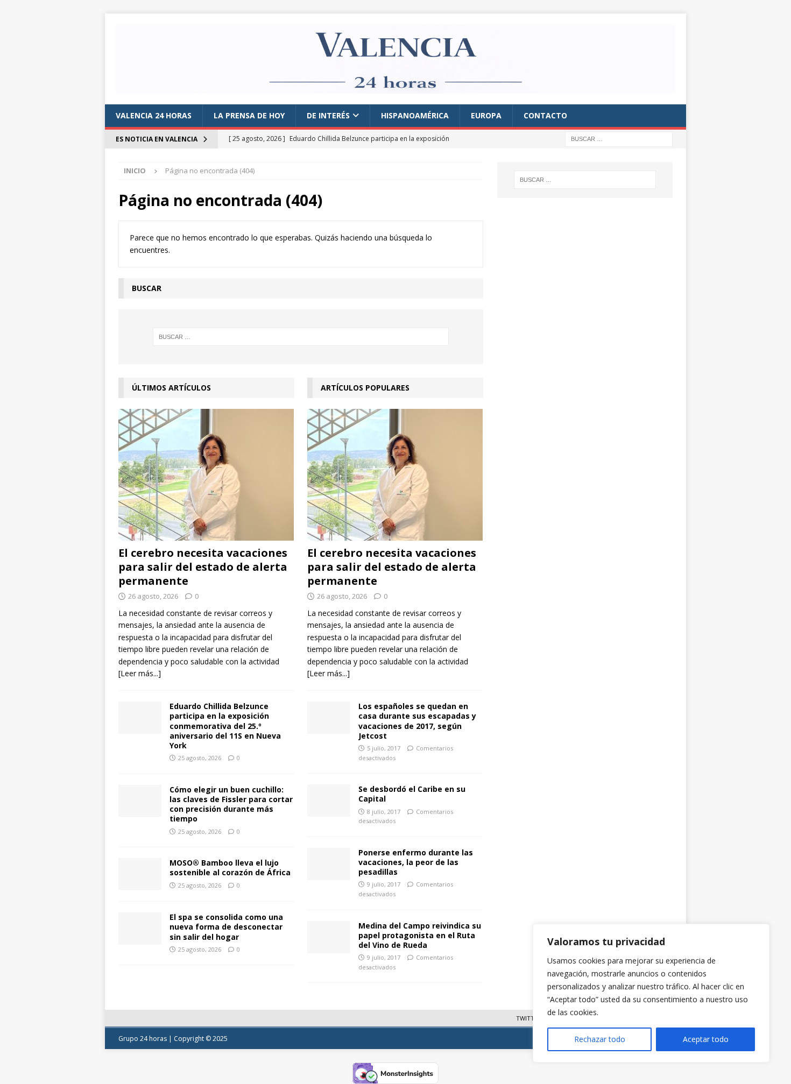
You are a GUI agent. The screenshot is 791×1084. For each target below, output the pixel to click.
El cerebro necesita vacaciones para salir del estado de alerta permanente (202, 566)
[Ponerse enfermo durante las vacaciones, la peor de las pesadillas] (328, 864)
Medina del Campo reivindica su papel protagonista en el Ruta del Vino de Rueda (419, 935)
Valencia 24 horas (154, 115)
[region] (651, 993)
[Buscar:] (619, 138)
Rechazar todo (599, 1039)
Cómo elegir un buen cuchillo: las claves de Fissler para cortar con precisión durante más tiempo (231, 804)
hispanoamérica (415, 115)
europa (486, 115)
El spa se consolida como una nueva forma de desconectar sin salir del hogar (226, 926)
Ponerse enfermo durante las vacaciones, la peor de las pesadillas (415, 862)
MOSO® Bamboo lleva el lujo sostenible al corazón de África (230, 867)
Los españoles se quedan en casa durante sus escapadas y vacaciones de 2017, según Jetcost (417, 721)
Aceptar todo (706, 1039)
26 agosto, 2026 (153, 596)
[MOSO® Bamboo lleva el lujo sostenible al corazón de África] (139, 874)
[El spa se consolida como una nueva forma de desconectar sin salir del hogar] (139, 928)
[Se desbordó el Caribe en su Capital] (328, 800)
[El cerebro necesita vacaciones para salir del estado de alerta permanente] (206, 475)
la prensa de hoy (249, 115)
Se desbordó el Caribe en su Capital (411, 794)
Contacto (545, 115)
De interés (328, 115)
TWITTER (528, 1018)
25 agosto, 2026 (199, 758)
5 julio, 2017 (383, 748)
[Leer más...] (139, 673)
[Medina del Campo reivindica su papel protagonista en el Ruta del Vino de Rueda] (328, 937)
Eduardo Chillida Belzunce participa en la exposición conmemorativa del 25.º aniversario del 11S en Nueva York (225, 725)
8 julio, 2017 (383, 811)
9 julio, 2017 (383, 884)
